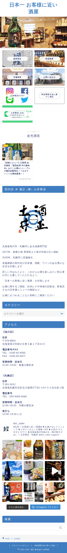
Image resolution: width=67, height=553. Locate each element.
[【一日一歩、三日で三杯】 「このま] (55, 450)
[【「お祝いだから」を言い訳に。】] (12, 471)
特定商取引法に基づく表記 (45, 545)
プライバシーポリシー (20, 545)
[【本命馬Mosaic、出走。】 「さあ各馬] (33, 450)
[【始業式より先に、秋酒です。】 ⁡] (12, 492)
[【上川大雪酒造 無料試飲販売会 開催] (33, 492)
